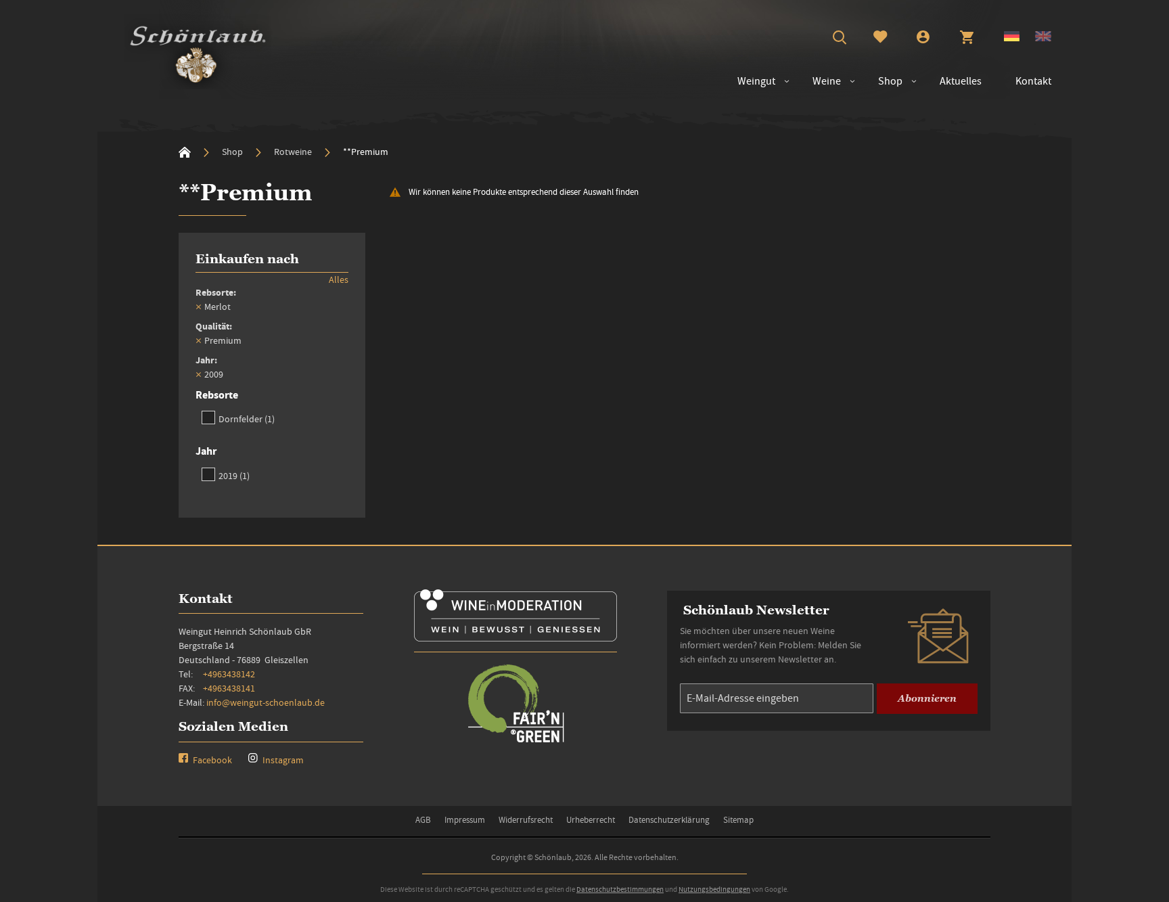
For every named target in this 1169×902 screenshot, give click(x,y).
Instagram (282, 760)
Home (185, 152)
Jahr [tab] (206, 451)
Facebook (211, 760)
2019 (234, 475)
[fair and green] (515, 741)
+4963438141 (229, 688)
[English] (1043, 38)
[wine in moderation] (515, 637)
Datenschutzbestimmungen (620, 889)
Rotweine (294, 151)
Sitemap (738, 820)
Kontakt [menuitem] (1033, 81)
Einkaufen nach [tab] (247, 259)
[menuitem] (820, 81)
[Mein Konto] (923, 38)
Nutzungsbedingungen (714, 889)
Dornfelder (247, 418)
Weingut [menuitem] (756, 81)
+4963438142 (229, 674)
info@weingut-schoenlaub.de (265, 702)
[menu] (887, 81)
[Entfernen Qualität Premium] (198, 340)
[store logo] (197, 51)
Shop (233, 151)
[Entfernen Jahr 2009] (198, 374)
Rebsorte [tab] (217, 395)
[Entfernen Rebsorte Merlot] (198, 306)
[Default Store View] (1011, 38)
